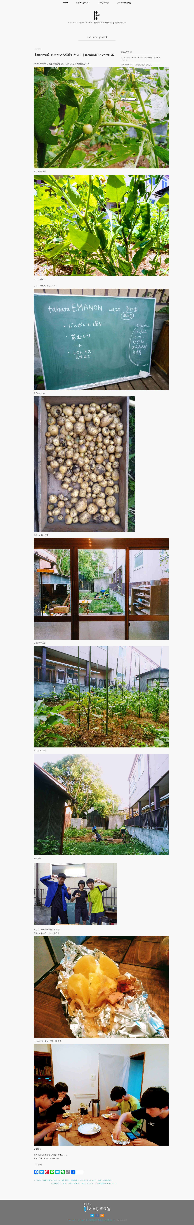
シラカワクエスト (83, 3)
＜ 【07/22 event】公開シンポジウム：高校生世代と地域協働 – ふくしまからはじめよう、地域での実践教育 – (73, 1180)
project (103, 37)
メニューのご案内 (124, 3)
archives (92, 37)
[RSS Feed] (102, 1215)
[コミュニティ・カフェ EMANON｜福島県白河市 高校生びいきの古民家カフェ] (97, 13)
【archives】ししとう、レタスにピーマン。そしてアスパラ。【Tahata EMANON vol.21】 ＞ (84, 1184)
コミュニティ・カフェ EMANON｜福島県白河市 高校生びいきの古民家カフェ (92, 1220)
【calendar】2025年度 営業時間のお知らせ (136, 65)
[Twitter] (92, 1215)
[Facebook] (97, 1215)
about (65, 3)
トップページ (103, 3)
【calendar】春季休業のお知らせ (133, 69)
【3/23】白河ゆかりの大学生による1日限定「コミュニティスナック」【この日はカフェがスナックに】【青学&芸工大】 (140, 76)
